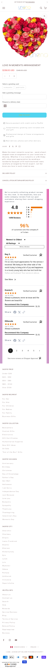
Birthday (6, 467)
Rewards (6, 608)
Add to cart (24, 115)
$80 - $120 (7, 384)
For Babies (7, 409)
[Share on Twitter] (13, 146)
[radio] (35, 207)
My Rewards (30, 2)
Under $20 (7, 373)
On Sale (5, 448)
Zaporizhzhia (8, 583)
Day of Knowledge (10, 474)
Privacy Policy (8, 622)
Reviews (6, 633)
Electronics (7, 434)
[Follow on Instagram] (10, 640)
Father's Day (8, 477)
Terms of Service (10, 619)
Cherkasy (6, 534)
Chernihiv (6, 531)
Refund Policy (8, 626)
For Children (8, 406)
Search (5, 601)
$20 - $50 (6, 377)
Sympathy (6, 505)
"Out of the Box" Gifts (12, 452)
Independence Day (10, 491)
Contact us (7, 598)
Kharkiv (5, 545)
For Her (5, 399)
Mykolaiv (6, 566)
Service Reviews (9, 612)
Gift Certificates (10, 438)
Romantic (6, 502)
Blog (4, 615)
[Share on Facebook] (9, 146)
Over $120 (7, 387)
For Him (6, 402)
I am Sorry (7, 488)
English (33, 647)
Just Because (8, 495)
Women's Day (8, 519)
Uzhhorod (6, 576)
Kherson (6, 548)
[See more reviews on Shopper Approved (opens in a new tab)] (23, 312)
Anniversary (7, 463)
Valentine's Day (9, 516)
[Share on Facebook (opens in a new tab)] (14, 312)
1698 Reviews (16, 218)
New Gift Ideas (9, 445)
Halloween (7, 484)
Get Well (6, 481)
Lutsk (4, 559)
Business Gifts (9, 416)
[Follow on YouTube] (16, 640)
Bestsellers (7, 428)
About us (6, 594)
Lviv (4, 562)
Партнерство (8, 629)
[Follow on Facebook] (3, 640)
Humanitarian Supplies (12, 442)
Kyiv (4, 555)
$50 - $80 (6, 380)
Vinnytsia (6, 580)
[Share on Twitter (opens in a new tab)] (19, 312)
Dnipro (5, 538)
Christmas (7, 470)
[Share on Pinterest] (16, 146)
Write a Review (24, 247)
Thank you (7, 509)
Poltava (5, 573)
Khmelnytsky (8, 552)
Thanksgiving (8, 512)
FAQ (4, 605)
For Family (7, 413)
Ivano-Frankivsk (9, 541)
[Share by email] (19, 146)
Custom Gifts (8, 431)
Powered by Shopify (35, 652)
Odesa (5, 569)
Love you (6, 498)
